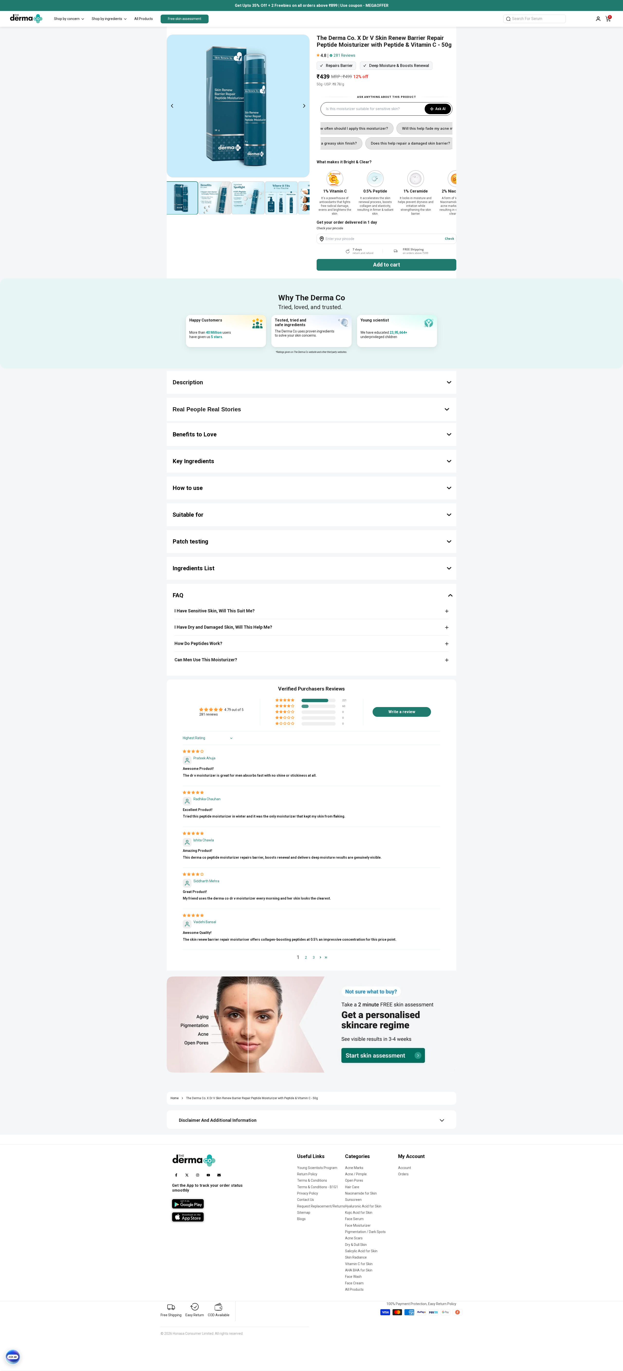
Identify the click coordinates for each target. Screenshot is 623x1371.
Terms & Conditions (312, 1180)
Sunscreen (353, 1200)
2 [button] (306, 957)
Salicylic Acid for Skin (361, 1251)
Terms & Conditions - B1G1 (317, 1187)
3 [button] (314, 957)
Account (404, 1168)
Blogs (301, 1219)
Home (175, 1098)
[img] (193, 751)
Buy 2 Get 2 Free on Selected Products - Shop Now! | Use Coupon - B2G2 (312, 5)
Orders (403, 1174)
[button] (319, 55)
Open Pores (354, 1180)
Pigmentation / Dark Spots (365, 1232)
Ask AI (440, 109)
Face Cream (354, 1283)
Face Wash (353, 1277)
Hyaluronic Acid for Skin (363, 1206)
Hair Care (352, 1187)
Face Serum (354, 1219)
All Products (354, 1289)
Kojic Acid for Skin (358, 1213)
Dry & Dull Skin (356, 1245)
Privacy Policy (307, 1193)
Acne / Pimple (356, 1174)
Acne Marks (354, 1168)
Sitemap (303, 1213)
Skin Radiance (356, 1257)
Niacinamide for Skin (361, 1193)
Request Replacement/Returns (321, 1206)
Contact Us (305, 1200)
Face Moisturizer (358, 1225)
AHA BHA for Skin (358, 1270)
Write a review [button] (401, 711)
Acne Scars (354, 1238)
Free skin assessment (184, 19)
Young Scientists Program (317, 1168)
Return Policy (307, 1174)
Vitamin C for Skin (359, 1264)
